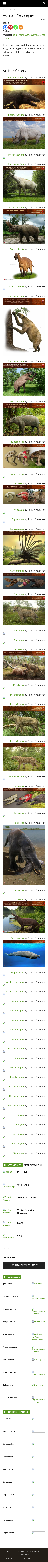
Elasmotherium (16, 115)
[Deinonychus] (38, 1363)
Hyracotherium (16, 1048)
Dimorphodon (9, 1431)
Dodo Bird (7, 1507)
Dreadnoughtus (9, 1372)
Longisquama (17, 529)
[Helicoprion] (38, 1523)
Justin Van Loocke (26, 1197)
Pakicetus (19, 786)
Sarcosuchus (8, 1444)
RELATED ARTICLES (12, 1165)
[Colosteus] (38, 1485)
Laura (20, 1223)
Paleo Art (22, 1172)
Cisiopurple (23, 1184)
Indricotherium (16, 155)
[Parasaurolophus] (38, 1299)
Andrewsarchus (15, 78)
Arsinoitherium (16, 207)
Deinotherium (16, 1087)
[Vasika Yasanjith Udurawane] (9, 1213)
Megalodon (8, 1469)
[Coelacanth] (38, 1460)
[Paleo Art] (9, 1175)
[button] (44, 3)
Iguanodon (7, 1284)
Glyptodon (18, 1153)
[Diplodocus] (38, 1388)
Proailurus (18, 685)
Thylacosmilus (16, 442)
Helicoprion (8, 1520)
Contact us (20, 1551)
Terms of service (33, 1551)
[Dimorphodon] (38, 1434)
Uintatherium (17, 402)
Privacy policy (24, 1554)
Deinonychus (8, 1360)
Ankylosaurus (9, 1322)
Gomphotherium (15, 1106)
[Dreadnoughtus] (38, 1375)
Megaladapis (17, 972)
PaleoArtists (14, 10)
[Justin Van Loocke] (9, 1200)
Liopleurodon (8, 1533)
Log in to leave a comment (24, 1265)
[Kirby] (9, 1238)
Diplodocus (8, 1385)
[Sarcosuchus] (38, 1447)
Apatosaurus (8, 1334)
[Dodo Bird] (38, 1510)
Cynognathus (17, 571)
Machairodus (17, 695)
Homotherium (16, 776)
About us (10, 1551)
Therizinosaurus (10, 1347)
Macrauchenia (16, 249)
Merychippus (17, 1068)
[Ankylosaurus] (38, 1325)
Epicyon (20, 1115)
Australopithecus (15, 982)
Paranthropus (17, 1001)
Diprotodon (18, 519)
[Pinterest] (10, 27)
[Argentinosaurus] (38, 1312)
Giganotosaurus (10, 1398)
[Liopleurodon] (38, 1536)
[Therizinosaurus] (38, 1350)
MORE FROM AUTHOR (33, 1165)
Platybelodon (17, 1077)
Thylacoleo (18, 483)
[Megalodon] (38, 1472)
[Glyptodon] (38, 1422)
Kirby (19, 1235)
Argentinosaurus (10, 1309)
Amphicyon (18, 1134)
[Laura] (9, 1225)
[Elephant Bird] (38, 1498)
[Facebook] (5, 27)
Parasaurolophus (10, 1296)
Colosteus (7, 1482)
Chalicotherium (16, 296)
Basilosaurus (17, 938)
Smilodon (19, 594)
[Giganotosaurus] (38, 1401)
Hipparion (18, 1058)
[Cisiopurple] (9, 1187)
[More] (21, 27)
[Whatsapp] (15, 27)
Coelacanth (8, 1457)
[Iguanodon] (38, 1287)
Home (5, 10)
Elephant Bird (8, 1495)
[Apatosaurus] (38, 1337)
